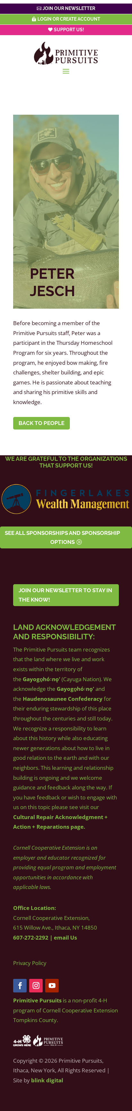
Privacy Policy (29, 963)
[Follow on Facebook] (20, 985)
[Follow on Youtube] (52, 985)
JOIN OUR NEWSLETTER (69, 8)
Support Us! (69, 29)
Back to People (41, 423)
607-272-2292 (30, 937)
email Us (65, 937)
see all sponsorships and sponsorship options (62, 538)
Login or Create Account (68, 19)
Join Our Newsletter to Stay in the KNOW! (65, 595)
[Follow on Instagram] (36, 985)
